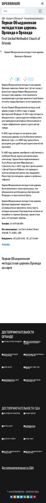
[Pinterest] (34, 496)
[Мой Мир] (31, 496)
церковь (6, 244)
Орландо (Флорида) (14, 18)
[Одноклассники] (14, 496)
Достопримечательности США (18, 468)
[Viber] (24, 496)
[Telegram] (18, 496)
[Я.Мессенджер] (21, 496)
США (3, 18)
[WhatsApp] (28, 496)
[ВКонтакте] (11, 496)
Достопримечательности (34, 18)
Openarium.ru (18, 492)
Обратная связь (32, 492)
